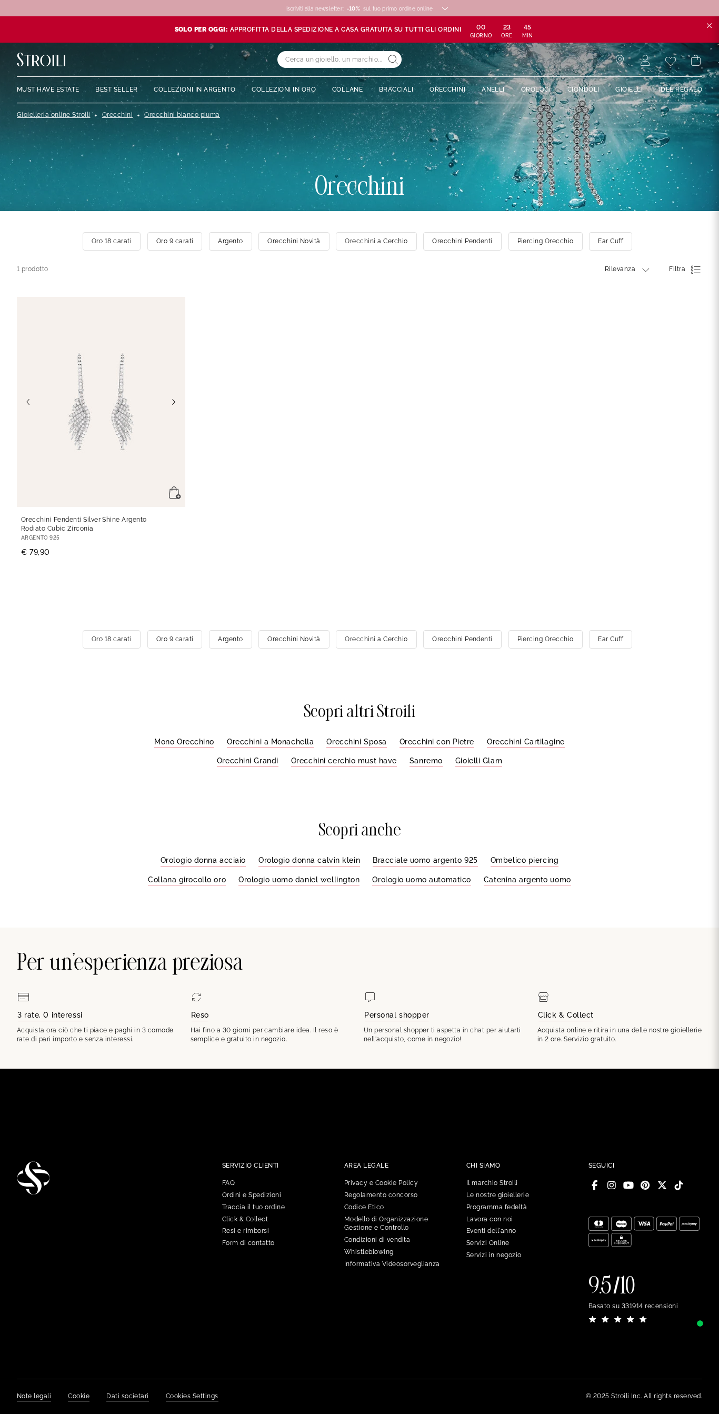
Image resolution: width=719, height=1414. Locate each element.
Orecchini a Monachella (270, 742)
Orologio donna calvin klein (309, 860)
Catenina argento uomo (527, 879)
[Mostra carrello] (696, 60)
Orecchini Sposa (356, 742)
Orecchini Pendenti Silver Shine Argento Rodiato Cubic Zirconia (84, 524)
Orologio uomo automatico (421, 879)
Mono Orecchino (184, 742)
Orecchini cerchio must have (344, 760)
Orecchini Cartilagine (526, 742)
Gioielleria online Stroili (53, 114)
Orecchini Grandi (247, 760)
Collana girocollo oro (187, 879)
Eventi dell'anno (491, 1230)
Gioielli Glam (478, 760)
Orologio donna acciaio (203, 860)
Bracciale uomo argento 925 (425, 860)
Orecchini (117, 114)
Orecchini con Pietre (437, 742)
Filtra (677, 269)
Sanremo (426, 760)
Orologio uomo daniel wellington (298, 879)
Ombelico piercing (525, 860)
